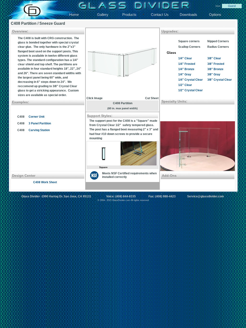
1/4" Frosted (186, 64)
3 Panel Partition (40, 123)
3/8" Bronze (215, 69)
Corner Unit (36, 116)
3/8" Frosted (215, 64)
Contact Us (160, 14)
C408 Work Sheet (45, 182)
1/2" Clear (185, 85)
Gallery (102, 14)
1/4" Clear (185, 58)
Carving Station (39, 130)
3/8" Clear (214, 58)
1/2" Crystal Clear (190, 90)
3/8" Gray (213, 74)
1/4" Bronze (186, 69)
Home (74, 14)
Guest (232, 6)
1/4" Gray (184, 74)
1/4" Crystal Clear (190, 79)
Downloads (188, 14)
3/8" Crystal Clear (219, 79)
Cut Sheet (152, 98)
